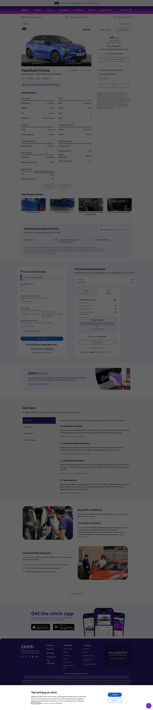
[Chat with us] (149, 706)
